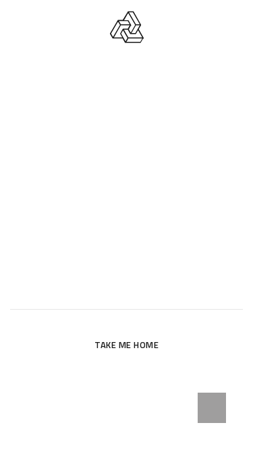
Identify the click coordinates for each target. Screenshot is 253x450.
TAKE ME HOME (126, 344)
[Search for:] (126, 292)
